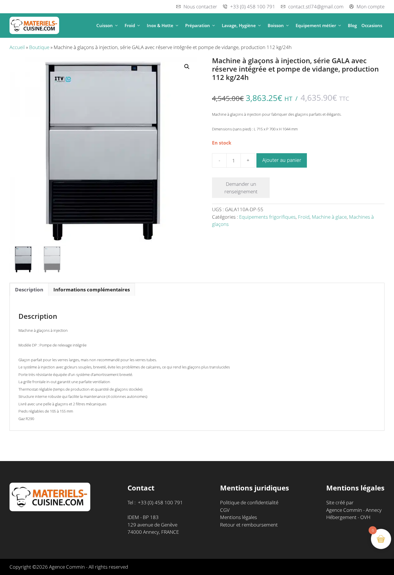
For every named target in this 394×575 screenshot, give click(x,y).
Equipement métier (316, 25)
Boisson (276, 25)
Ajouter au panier (281, 160)
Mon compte (370, 6)
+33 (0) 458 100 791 (252, 6)
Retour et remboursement (249, 524)
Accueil (17, 47)
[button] (116, 25)
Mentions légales (238, 517)
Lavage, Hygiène (239, 25)
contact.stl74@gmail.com (316, 6)
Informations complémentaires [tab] (91, 289)
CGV (225, 510)
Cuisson (104, 25)
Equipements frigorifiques (267, 216)
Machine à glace (329, 216)
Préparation (197, 25)
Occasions (371, 25)
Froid (130, 25)
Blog (352, 25)
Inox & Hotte (160, 25)
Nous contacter (200, 6)
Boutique (39, 47)
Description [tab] (29, 289)
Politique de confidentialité (249, 502)
